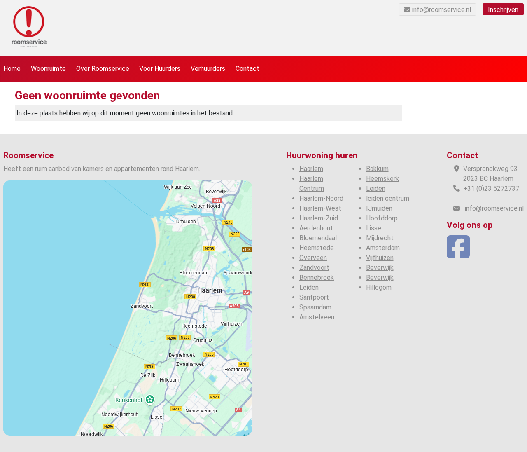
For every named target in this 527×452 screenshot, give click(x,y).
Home (12, 69)
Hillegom (379, 287)
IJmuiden (379, 208)
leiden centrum (387, 198)
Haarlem (311, 169)
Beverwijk (380, 268)
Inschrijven (503, 10)
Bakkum (377, 169)
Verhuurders (208, 69)
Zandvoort (314, 268)
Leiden (309, 287)
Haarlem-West (320, 208)
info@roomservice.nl (441, 10)
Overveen (313, 258)
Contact (247, 69)
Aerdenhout (316, 228)
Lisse (373, 228)
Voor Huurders (159, 69)
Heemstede (316, 248)
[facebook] (458, 254)
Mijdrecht (380, 238)
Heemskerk (382, 179)
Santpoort (314, 297)
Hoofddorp (382, 218)
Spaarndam (315, 307)
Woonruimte (48, 69)
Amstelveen (316, 317)
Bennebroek (316, 277)
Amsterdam (383, 248)
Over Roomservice (102, 69)
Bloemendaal (318, 238)
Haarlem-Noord (321, 198)
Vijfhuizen (380, 258)
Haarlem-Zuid (318, 218)
